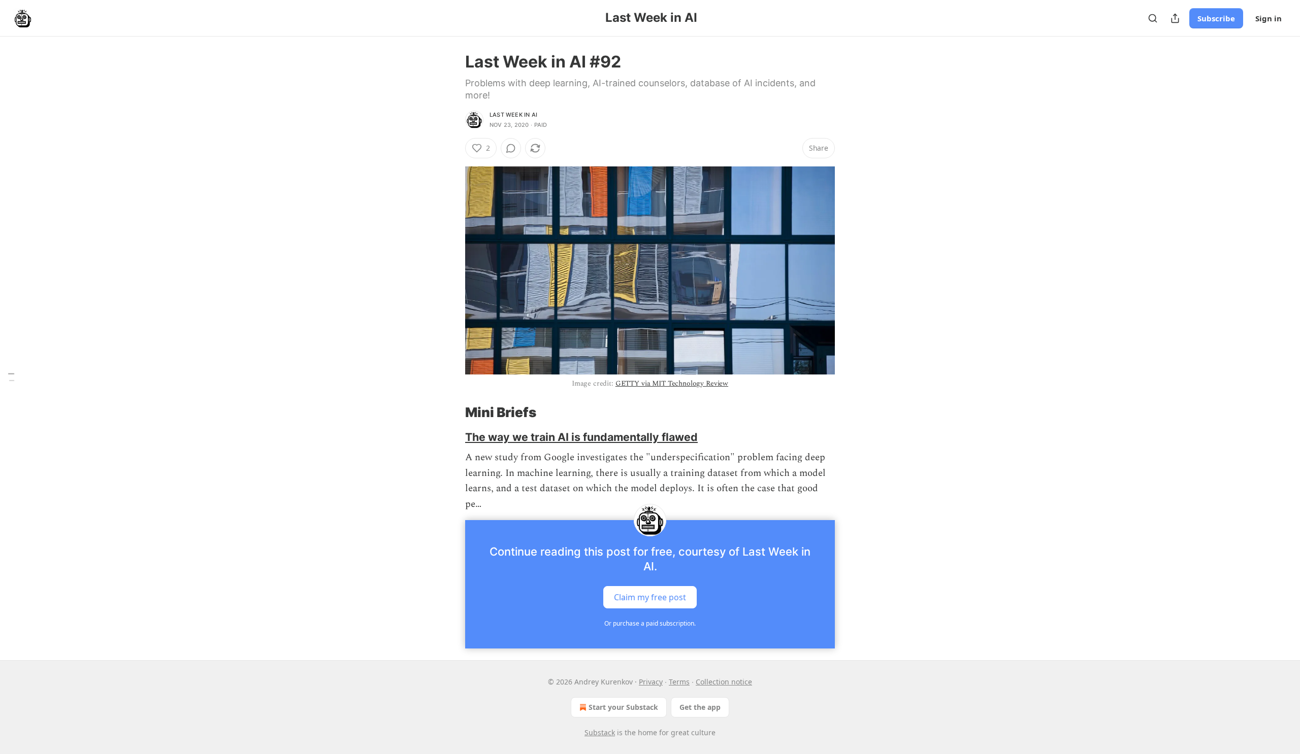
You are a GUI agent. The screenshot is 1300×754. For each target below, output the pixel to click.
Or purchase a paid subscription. (650, 623)
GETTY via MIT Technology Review (671, 383)
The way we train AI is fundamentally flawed (581, 436)
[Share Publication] (1175, 18)
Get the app (700, 707)
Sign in (1268, 18)
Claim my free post (650, 596)
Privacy (651, 682)
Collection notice (724, 682)
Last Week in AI (513, 114)
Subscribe (1216, 18)
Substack (599, 732)
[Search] (1153, 18)
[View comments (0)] (511, 148)
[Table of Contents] (11, 377)
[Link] (451, 412)
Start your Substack (623, 707)
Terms (679, 682)
